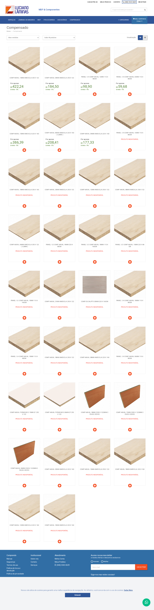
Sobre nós (34, 559)
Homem (96, 561)
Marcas (9, 559)
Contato (116, 2)
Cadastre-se (92, 2)
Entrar (143, 2)
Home (9, 31)
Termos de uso (12, 565)
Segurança (11, 562)
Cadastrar (141, 567)
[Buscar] (145, 10)
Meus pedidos (105, 2)
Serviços (34, 565)
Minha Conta (59, 559)
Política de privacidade (15, 574)
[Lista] (145, 37)
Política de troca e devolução (13, 569)
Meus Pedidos (60, 562)
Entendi (78, 595)
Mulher (105, 561)
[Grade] (140, 37)
